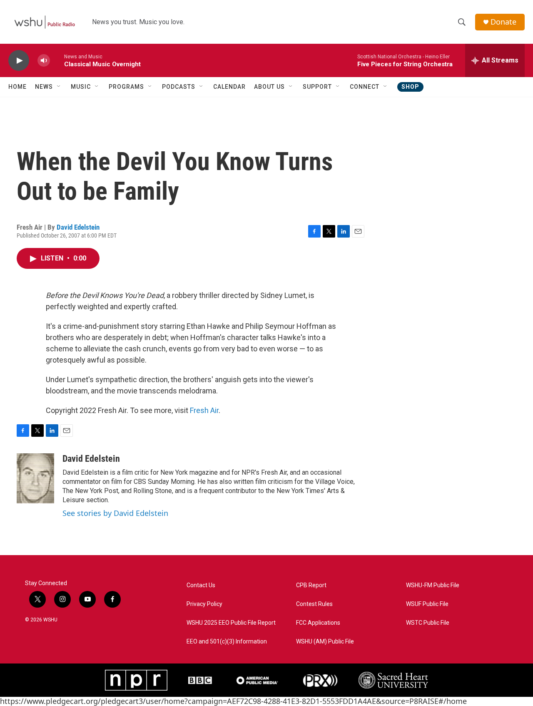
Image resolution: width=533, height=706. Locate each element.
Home (17, 86)
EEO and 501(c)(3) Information (227, 641)
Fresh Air (204, 410)
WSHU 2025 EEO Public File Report (231, 623)
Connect (364, 86)
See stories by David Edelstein (115, 513)
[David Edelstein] (35, 478)
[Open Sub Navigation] (59, 86)
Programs (126, 86)
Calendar (229, 86)
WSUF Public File (427, 604)
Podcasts (178, 86)
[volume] (44, 60)
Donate (503, 22)
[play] (18, 60)
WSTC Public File (427, 623)
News (44, 86)
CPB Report (311, 585)
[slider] (57, 60)
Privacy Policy (204, 604)
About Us (269, 86)
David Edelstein (78, 227)
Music (81, 86)
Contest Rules (314, 604)
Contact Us (201, 585)
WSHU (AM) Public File (325, 641)
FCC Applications (318, 623)
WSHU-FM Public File (432, 585)
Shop (410, 86)
